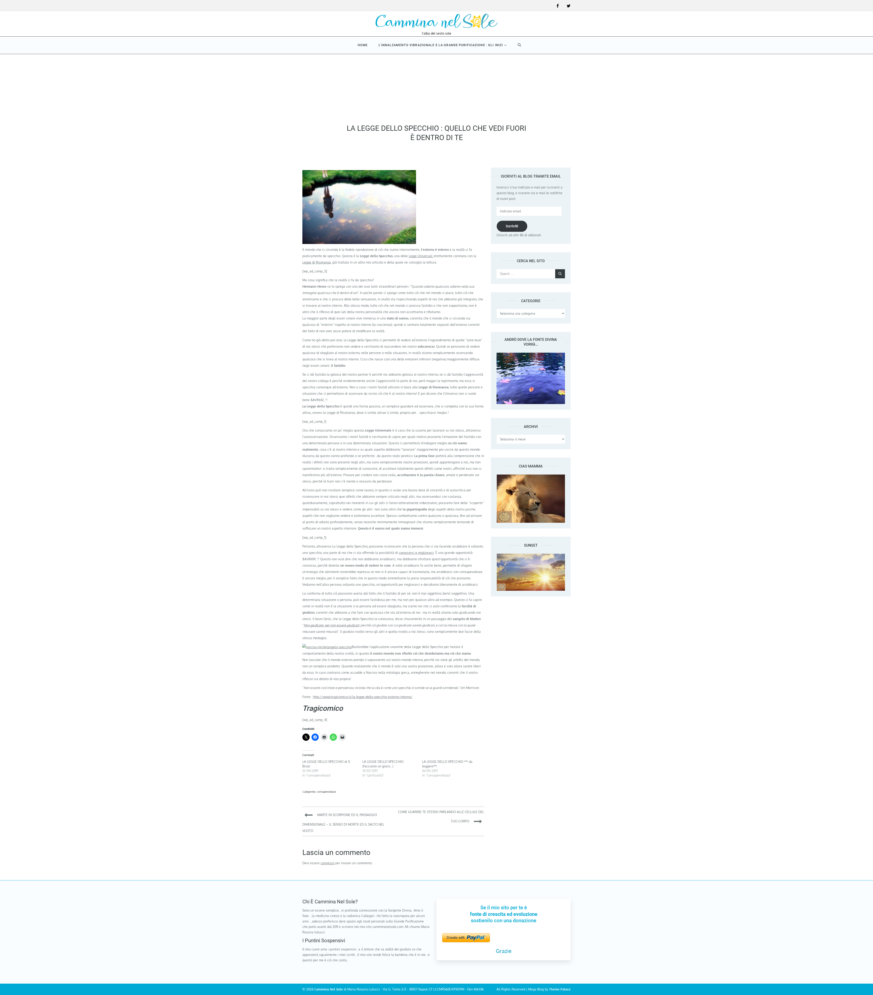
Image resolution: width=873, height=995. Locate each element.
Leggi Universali (421, 256)
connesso (327, 863)
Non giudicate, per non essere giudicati (331, 625)
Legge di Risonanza (316, 262)
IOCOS (479, 989)
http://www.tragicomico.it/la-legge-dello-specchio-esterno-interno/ (362, 697)
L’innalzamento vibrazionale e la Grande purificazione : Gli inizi (441, 45)
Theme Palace (560, 989)
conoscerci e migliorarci (416, 553)
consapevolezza (326, 791)
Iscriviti (512, 226)
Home (363, 45)
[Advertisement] (436, 87)
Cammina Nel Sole (328, 989)
